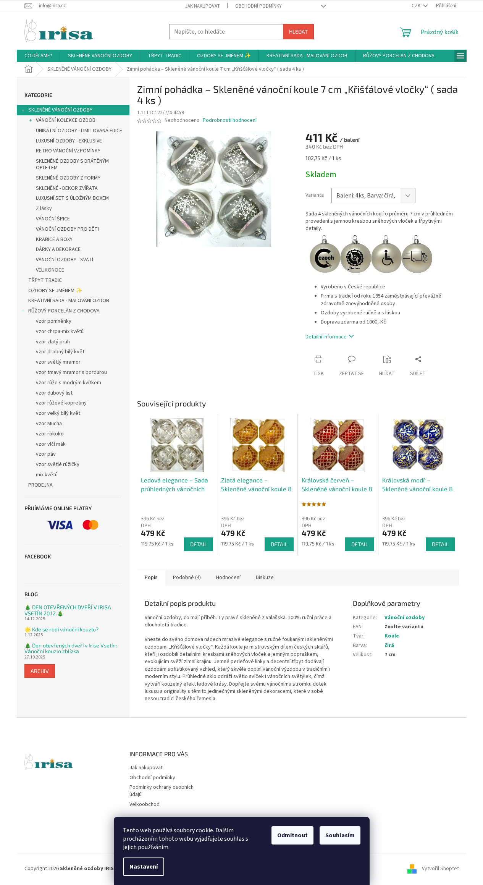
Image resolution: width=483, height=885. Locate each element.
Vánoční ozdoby (404, 617)
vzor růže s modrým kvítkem (68, 383)
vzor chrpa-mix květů (60, 331)
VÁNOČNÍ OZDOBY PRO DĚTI (67, 229)
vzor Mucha (49, 423)
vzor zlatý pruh (53, 342)
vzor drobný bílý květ (60, 352)
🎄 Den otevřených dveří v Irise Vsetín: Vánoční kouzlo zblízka (70, 648)
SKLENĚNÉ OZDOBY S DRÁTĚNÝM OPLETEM (72, 164)
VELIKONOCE (50, 270)
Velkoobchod (144, 804)
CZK (417, 5)
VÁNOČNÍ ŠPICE (53, 219)
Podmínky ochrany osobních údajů (161, 790)
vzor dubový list (54, 393)
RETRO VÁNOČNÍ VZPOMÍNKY (68, 151)
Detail (198, 544)
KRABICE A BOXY (54, 239)
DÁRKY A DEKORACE (58, 249)
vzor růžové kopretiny (61, 403)
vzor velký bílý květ (58, 413)
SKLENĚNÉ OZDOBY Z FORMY (68, 178)
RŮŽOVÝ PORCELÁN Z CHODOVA (64, 311)
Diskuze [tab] (265, 577)
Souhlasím (340, 835)
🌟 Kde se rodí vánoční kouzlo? (61, 629)
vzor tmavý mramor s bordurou (71, 372)
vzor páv (46, 454)
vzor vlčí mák (51, 444)
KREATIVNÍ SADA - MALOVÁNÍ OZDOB (68, 300)
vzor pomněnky (53, 321)
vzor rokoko (50, 434)
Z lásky (44, 208)
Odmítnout (292, 835)
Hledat (298, 31)
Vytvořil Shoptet (440, 868)
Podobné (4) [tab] (187, 577)
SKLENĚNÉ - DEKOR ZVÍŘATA (67, 188)
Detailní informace (326, 337)
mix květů (47, 475)
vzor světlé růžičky (57, 464)
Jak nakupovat (202, 6)
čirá (389, 645)
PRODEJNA (40, 485)
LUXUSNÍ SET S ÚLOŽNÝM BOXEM (72, 198)
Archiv (40, 671)
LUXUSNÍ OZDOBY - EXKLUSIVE (69, 141)
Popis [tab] (151, 577)
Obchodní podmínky (258, 6)
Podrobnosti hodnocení (230, 120)
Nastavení (143, 866)
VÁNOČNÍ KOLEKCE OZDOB (65, 120)
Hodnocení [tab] (228, 577)
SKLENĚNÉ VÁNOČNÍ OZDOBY (60, 110)
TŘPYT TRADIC (45, 280)
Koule (391, 636)
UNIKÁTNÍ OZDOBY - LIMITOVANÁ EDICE (79, 130)
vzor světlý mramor (58, 362)
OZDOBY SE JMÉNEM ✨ (55, 290)
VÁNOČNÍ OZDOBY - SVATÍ (64, 260)
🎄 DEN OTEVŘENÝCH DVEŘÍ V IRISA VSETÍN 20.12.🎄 (67, 610)
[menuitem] (38, 56)
